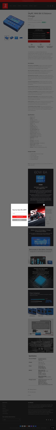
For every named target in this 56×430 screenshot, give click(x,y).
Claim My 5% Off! (19, 216)
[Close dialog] (44, 205)
